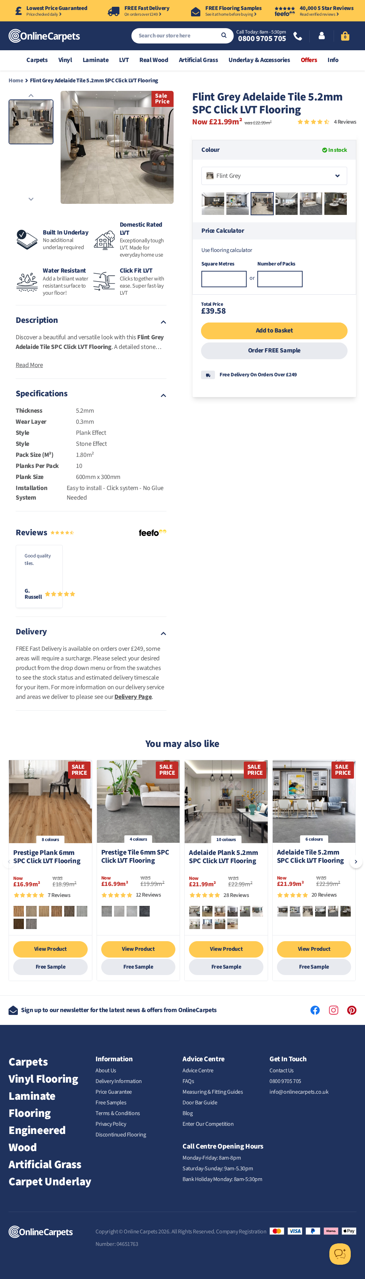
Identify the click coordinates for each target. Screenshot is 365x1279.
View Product (50, 949)
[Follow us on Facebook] (315, 1010)
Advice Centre (198, 1070)
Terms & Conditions (118, 1113)
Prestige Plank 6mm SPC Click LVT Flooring (46, 857)
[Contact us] (298, 36)
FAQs (188, 1081)
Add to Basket (274, 330)
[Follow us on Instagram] (333, 1010)
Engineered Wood (37, 1139)
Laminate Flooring (32, 1104)
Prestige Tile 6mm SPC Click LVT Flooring (135, 857)
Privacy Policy (111, 1124)
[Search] (224, 35)
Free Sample (51, 967)
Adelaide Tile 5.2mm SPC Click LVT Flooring (310, 857)
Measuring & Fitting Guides (212, 1092)
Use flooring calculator (226, 250)
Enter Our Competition (208, 1124)
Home (16, 80)
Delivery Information (119, 1081)
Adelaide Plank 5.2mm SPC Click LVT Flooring (223, 857)
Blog (187, 1113)
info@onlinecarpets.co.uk (298, 1092)
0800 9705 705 (262, 38)
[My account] (322, 36)
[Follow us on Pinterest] (351, 1010)
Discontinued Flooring (121, 1135)
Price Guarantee (114, 1092)
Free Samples (111, 1103)
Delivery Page (132, 696)
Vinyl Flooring (43, 1079)
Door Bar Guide (199, 1103)
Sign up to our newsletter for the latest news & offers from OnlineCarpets (119, 1010)
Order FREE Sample (274, 350)
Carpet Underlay (50, 1182)
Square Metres (218, 264)
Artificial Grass (45, 1164)
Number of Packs (276, 264)
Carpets (28, 1062)
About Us (106, 1070)
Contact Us (281, 1070)
